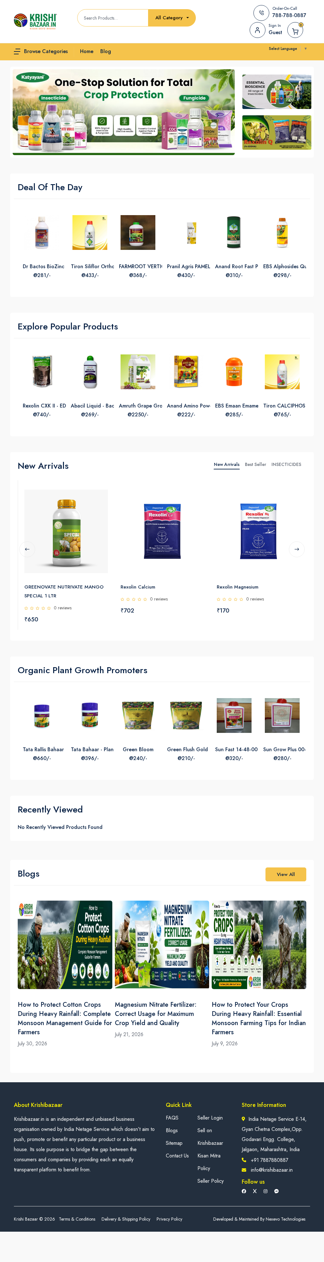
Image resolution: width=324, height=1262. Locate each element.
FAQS (172, 1117)
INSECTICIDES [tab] (286, 464)
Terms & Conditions (77, 1219)
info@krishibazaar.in (272, 1170)
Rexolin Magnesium (238, 586)
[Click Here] (102, 495)
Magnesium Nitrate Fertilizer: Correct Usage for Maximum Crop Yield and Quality (155, 1014)
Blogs (172, 1130)
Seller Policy (210, 1181)
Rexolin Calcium (138, 586)
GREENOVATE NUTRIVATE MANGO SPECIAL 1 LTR (63, 591)
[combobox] (172, 17)
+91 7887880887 (269, 1160)
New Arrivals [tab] (227, 464)
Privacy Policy (169, 1219)
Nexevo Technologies (285, 1219)
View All (286, 874)
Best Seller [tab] (255, 464)
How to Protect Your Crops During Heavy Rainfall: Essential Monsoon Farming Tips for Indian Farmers (259, 1018)
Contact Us (177, 1155)
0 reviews (63, 608)
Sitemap (174, 1143)
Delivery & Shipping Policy (126, 1219)
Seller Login (210, 1117)
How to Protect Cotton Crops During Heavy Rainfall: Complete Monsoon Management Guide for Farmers (65, 1018)
